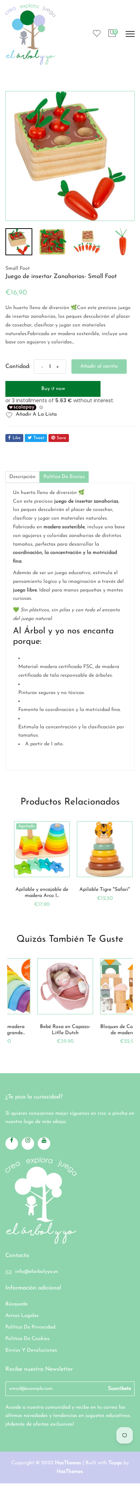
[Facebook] (11, 1143)
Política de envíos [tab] (64, 477)
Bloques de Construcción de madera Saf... (103, 1030)
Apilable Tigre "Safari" (101, 889)
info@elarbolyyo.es (36, 1271)
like (16, 438)
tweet (38, 438)
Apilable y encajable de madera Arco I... (38, 892)
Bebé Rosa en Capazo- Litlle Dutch (40, 1030)
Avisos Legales (22, 1315)
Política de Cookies (27, 1338)
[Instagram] (28, 1143)
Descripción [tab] (22, 477)
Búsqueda (16, 1304)
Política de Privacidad (30, 1327)
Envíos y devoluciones (31, 1350)
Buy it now (53, 388)
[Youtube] (44, 1143)
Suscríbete (119, 1388)
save (61, 438)
